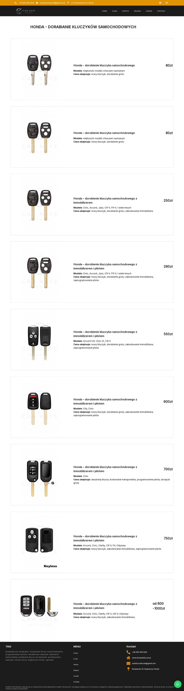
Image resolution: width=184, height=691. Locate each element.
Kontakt (161, 11)
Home (104, 11)
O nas (114, 11)
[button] (177, 684)
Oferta (125, 11)
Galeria (137, 11)
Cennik (149, 11)
